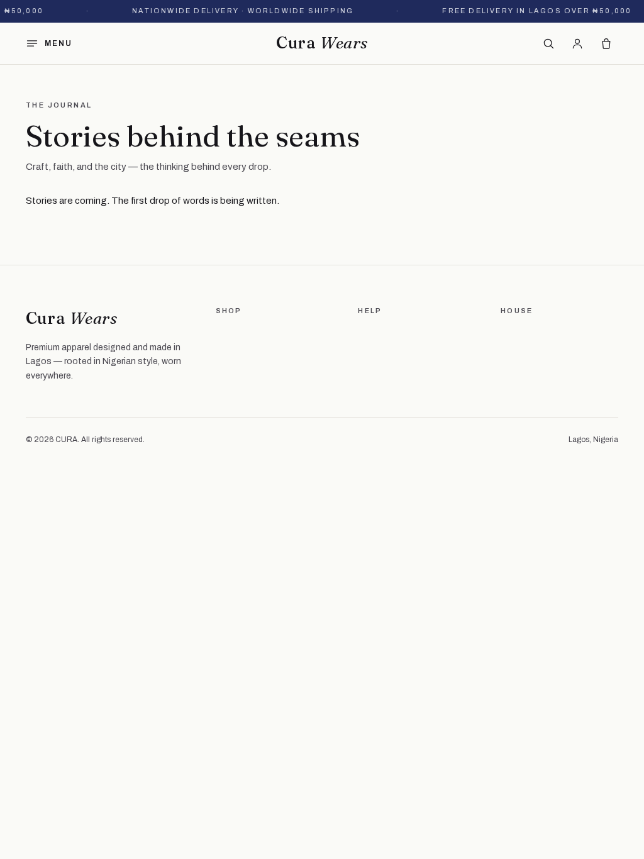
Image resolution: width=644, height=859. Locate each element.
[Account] (577, 43)
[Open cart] (606, 43)
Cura (321, 43)
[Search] (548, 43)
